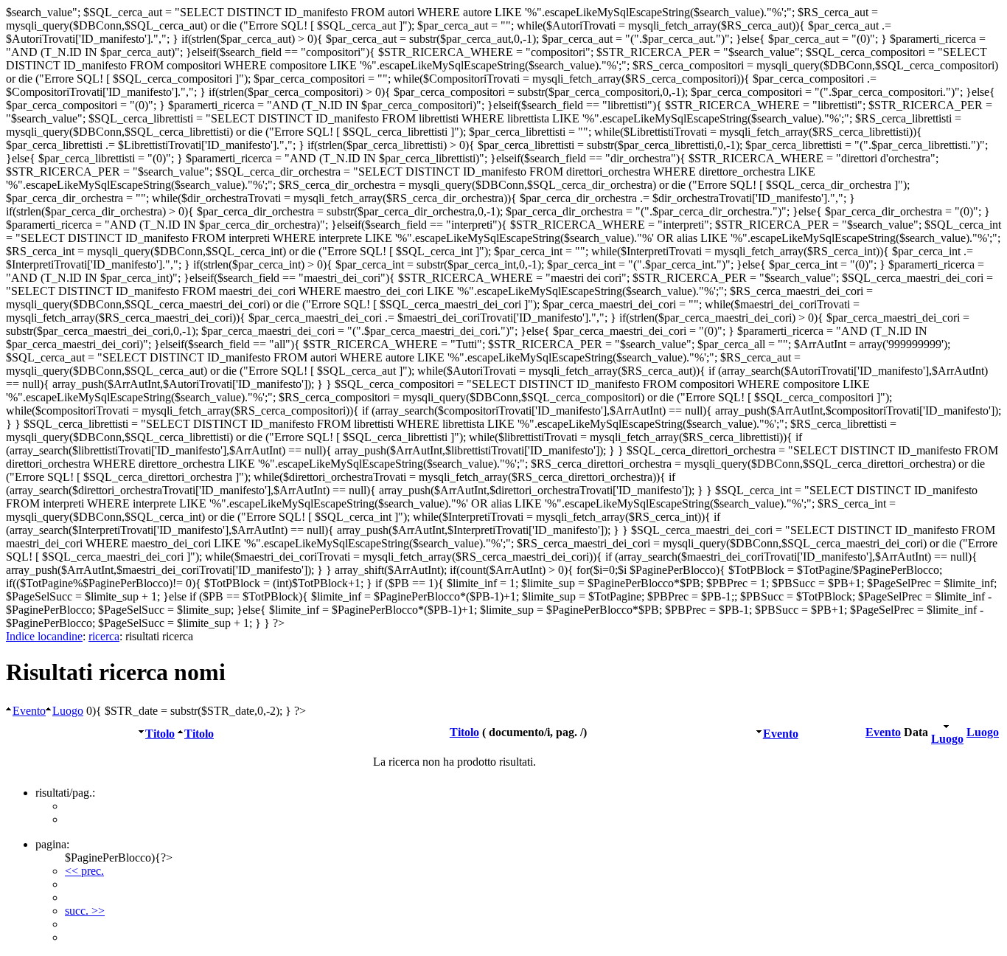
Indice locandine (44, 636)
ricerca (103, 636)
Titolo (160, 733)
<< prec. (84, 871)
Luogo (67, 710)
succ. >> (85, 910)
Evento (29, 710)
